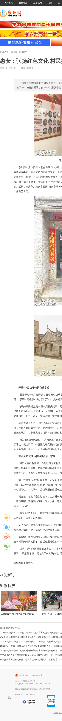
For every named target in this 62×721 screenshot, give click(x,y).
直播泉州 (37, 3)
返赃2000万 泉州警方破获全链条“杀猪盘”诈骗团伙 (24, 614)
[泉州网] (11, 13)
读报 (50, 3)
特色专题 (23, 3)
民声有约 (9, 3)
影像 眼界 (7, 586)
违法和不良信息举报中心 (25, 681)
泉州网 (14, 52)
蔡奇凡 (29, 562)
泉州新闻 (23, 52)
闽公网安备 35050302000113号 (31, 675)
